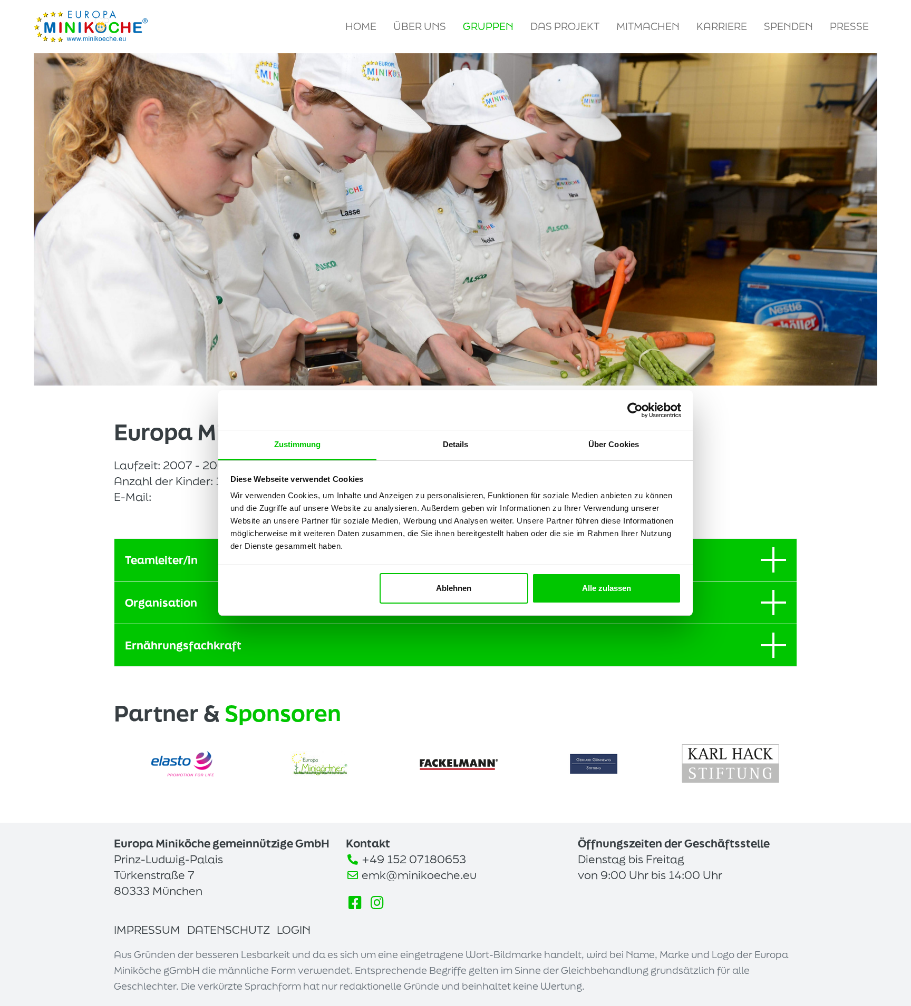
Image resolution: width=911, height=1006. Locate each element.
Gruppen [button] (488, 26)
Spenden (788, 26)
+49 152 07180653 (414, 859)
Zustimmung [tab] (297, 444)
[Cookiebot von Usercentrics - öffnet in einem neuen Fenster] (635, 410)
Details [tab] (456, 444)
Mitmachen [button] (648, 26)
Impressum (147, 929)
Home (360, 26)
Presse (849, 26)
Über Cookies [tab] (613, 444)
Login (294, 929)
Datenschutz (228, 929)
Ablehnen (453, 588)
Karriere (721, 26)
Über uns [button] (419, 26)
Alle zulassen (606, 588)
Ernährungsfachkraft (183, 645)
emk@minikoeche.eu (419, 874)
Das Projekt (564, 26)
